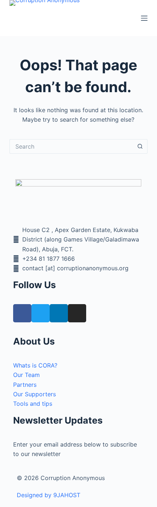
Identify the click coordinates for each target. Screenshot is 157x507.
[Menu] (144, 18)
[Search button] (140, 146)
